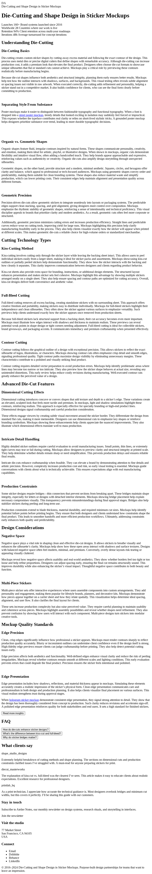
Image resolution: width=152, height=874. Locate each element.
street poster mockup (31, 115)
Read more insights (13, 713)
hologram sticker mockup (24, 699)
